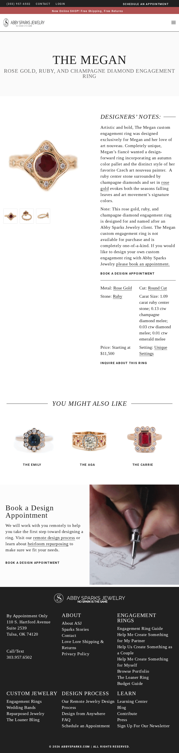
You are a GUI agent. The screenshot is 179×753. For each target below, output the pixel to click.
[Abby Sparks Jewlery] (89, 602)
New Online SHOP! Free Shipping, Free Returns (87, 11)
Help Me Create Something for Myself (142, 662)
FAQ (66, 719)
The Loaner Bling (23, 719)
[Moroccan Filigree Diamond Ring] (89, 437)
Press (122, 719)
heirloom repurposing (48, 543)
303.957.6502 (19, 657)
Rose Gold (122, 287)
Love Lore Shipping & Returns (83, 644)
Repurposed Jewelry (25, 713)
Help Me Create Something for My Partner (142, 637)
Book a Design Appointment (127, 273)
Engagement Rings (24, 701)
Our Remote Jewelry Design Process (88, 704)
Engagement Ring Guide (140, 628)
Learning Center (132, 701)
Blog (121, 707)
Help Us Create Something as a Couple (144, 649)
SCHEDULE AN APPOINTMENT (146, 4)
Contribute (127, 713)
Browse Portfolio (133, 671)
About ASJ (72, 623)
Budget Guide (130, 683)
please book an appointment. (143, 263)
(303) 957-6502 (19, 3)
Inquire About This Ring (124, 363)
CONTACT (43, 3)
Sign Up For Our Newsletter (143, 725)
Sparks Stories (75, 629)
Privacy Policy (75, 653)
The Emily (32, 464)
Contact (69, 635)
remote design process (54, 537)
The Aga (87, 464)
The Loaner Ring (133, 677)
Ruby (117, 296)
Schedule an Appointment (86, 725)
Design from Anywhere (83, 713)
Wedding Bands (21, 707)
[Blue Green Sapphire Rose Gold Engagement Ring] (34, 437)
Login (60, 3)
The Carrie (143, 464)
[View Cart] (72, 3)
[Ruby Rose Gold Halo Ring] (144, 437)
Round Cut (157, 287)
